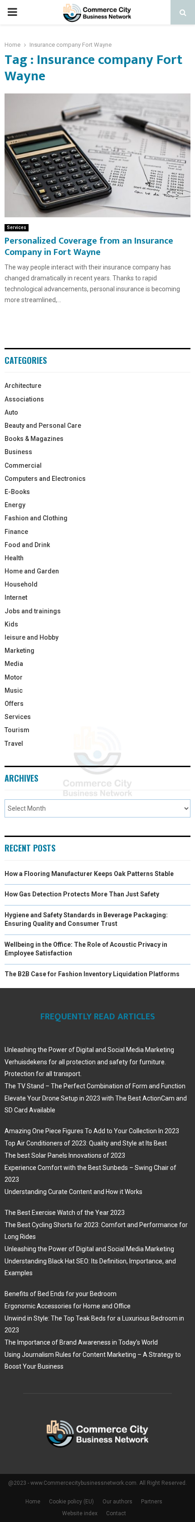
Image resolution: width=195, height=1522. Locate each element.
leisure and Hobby (31, 637)
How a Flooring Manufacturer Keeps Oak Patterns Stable (89, 873)
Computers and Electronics (45, 478)
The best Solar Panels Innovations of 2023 (65, 1155)
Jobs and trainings (33, 611)
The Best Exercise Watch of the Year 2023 (65, 1212)
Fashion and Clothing (36, 518)
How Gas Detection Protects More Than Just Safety (82, 894)
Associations (24, 399)
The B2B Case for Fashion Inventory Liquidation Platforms (92, 974)
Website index (80, 1513)
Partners (151, 1501)
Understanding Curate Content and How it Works (73, 1191)
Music (14, 690)
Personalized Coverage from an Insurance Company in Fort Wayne (89, 246)
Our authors (117, 1501)
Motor (14, 677)
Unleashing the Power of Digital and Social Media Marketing (89, 1049)
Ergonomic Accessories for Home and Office (68, 1306)
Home (32, 1501)
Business (18, 451)
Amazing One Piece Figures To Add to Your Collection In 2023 (92, 1131)
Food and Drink (27, 544)
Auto (11, 412)
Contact (116, 1513)
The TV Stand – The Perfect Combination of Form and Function (95, 1086)
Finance (16, 531)
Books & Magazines (34, 438)
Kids (11, 624)
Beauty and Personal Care (43, 425)
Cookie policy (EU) (71, 1501)
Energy (15, 505)
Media (14, 663)
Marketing (19, 650)
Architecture (23, 385)
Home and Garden (32, 571)
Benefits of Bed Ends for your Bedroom (61, 1293)
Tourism (17, 730)
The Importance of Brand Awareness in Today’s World (81, 1342)
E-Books (17, 491)
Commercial (23, 465)
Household (21, 584)
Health (14, 558)
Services (16, 227)
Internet (16, 597)
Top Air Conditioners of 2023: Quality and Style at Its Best (86, 1143)
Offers (14, 703)
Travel (14, 743)
